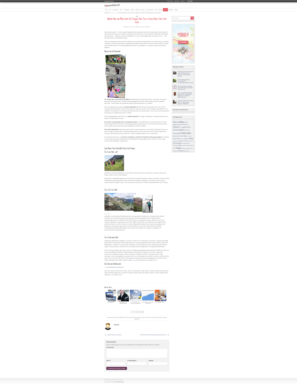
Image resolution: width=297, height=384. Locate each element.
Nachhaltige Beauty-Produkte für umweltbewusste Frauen (185, 81)
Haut (185, 130)
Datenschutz (170, 1)
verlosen (181, 151)
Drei (150, 317)
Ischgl (152, 317)
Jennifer (180, 136)
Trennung (184, 148)
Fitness (165, 9)
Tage (165, 317)
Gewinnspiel (178, 130)
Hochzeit (176, 133)
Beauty (143, 9)
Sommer (184, 145)
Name (108, 360)
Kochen (160, 9)
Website (151, 360)
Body (139, 317)
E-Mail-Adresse (132, 360)
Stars (188, 145)
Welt (185, 151)
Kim (188, 136)
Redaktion (148, 26)
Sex (110, 9)
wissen (187, 151)
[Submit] (192, 18)
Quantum (187, 141)
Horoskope (115, 9)
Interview (186, 133)
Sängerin (192, 145)
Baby (181, 122)
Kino (178, 138)
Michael (174, 141)
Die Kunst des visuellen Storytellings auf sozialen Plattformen (185, 87)
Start (106, 9)
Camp (142, 317)
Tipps (178, 148)
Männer (181, 141)
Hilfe (189, 130)
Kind (190, 136)
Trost (188, 148)
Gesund (181, 127)
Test (174, 148)
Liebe (120, 9)
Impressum (176, 1)
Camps (146, 317)
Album (176, 122)
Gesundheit (126, 9)
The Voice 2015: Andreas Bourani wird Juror (153, 335)
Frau (188, 124)
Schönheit (175, 145)
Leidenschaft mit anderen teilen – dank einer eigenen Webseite (186, 102)
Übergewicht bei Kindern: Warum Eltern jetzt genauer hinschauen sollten (185, 74)
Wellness (171, 9)
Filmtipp (184, 124)
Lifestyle (137, 9)
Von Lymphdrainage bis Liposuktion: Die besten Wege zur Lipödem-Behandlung (185, 95)
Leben (186, 138)
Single (180, 145)
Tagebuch (136, 319)
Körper (182, 138)
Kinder (176, 9)
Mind (159, 317)
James (175, 136)
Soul (162, 317)
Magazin (112, 12)
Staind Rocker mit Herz (114, 335)
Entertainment (149, 9)
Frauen (176, 127)
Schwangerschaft (186, 143)
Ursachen (175, 151)
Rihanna (192, 141)
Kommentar (110, 347)
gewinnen (186, 127)
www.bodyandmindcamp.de (115, 267)
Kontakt (183, 1)
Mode (132, 9)
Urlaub (191, 148)
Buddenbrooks (177, 124)
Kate (185, 136)
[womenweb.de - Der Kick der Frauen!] (112, 5)
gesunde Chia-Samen (136, 258)
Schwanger (177, 143)
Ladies (156, 317)
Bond (186, 122)
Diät (156, 9)
